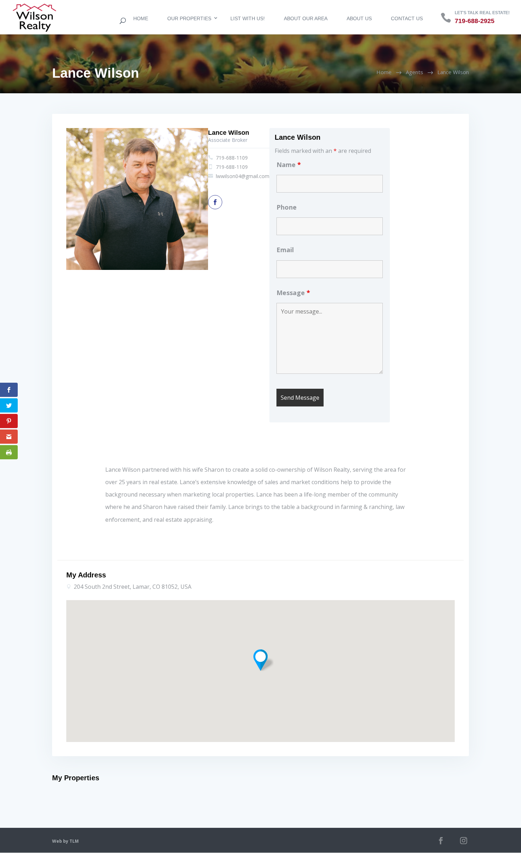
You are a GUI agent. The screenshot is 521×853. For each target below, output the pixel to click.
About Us (359, 18)
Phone (286, 207)
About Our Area (305, 18)
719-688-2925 (474, 20)
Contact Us (407, 18)
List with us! (247, 18)
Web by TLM (65, 841)
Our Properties (189, 18)
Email (285, 249)
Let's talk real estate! (482, 12)
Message (293, 292)
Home (140, 18)
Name (288, 164)
